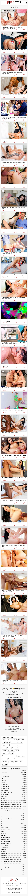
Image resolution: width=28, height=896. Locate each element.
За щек (16, 761)
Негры (18, 748)
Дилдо (11, 761)
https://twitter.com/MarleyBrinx (16, 729)
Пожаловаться (8, 883)
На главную (5, 882)
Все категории (12, 882)
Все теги (4, 764)
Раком (8, 742)
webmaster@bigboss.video (14, 889)
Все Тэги (18, 882)
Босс (20, 761)
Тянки (4, 739)
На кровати (11, 750)
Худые (14, 748)
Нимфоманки (10, 745)
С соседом (5, 761)
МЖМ (17, 750)
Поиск (23, 882)
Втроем (13, 742)
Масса (23, 756)
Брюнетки (21, 739)
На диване (18, 745)
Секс (8, 739)
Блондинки (14, 739)
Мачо (18, 756)
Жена (11, 753)
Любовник (19, 742)
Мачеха (4, 750)
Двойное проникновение (9, 756)
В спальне (16, 759)
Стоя (3, 742)
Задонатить (19, 885)
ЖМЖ (3, 745)
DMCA (13, 885)
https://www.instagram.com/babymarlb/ (14, 732)
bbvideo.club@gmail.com (15, 888)
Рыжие (4, 748)
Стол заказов (22, 883)
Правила (8, 885)
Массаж (4, 759)
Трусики (10, 759)
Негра (9, 748)
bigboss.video (17, 892)
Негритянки (5, 753)
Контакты (15, 883)
